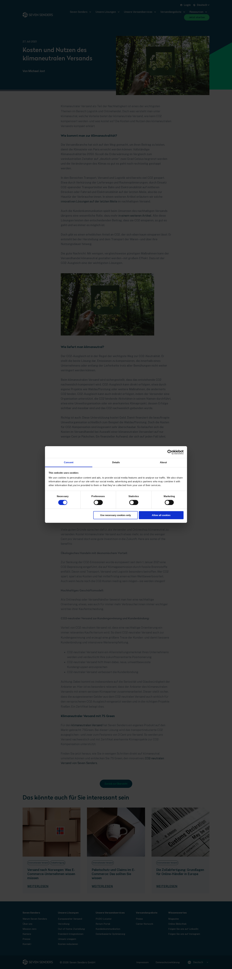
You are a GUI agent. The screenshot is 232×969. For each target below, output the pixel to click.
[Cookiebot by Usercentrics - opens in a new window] (170, 452)
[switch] (98, 502)
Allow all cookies (161, 515)
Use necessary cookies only (115, 515)
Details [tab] (116, 462)
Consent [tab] (68, 462)
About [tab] (163, 462)
